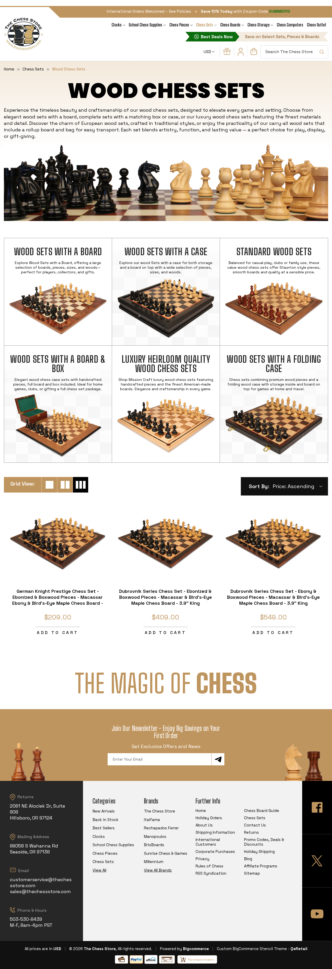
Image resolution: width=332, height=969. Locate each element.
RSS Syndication (211, 873)
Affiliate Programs (260, 866)
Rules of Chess (209, 866)
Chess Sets (204, 24)
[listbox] (300, 486)
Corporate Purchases (215, 851)
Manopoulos (155, 836)
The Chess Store (159, 811)
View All (99, 870)
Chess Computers (290, 24)
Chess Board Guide (261, 810)
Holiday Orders (209, 817)
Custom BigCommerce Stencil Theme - (253, 948)
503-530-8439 (26, 919)
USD (208, 51)
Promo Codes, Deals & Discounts (264, 842)
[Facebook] (317, 807)
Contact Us (255, 825)
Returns (251, 832)
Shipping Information (215, 832)
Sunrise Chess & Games (165, 853)
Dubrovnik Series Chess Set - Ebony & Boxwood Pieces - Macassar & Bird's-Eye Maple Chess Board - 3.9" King (273, 597)
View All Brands (158, 870)
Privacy (202, 858)
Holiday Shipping (259, 851)
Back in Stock (106, 819)
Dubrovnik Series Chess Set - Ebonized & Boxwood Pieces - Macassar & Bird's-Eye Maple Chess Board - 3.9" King (165, 597)
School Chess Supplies (145, 24)
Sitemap (252, 873)
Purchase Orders (201, 960)
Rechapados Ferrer (161, 827)
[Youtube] (317, 914)
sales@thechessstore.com (40, 891)
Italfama (152, 819)
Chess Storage (258, 24)
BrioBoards (154, 844)
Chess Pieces (179, 24)
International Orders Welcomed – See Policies (149, 11)
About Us (204, 825)
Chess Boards (230, 24)
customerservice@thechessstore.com (41, 882)
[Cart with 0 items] (254, 53)
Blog (248, 858)
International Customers (208, 842)
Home (201, 810)
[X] (317, 861)
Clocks (117, 24)
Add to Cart (57, 632)
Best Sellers (104, 827)
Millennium (153, 861)
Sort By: (259, 486)
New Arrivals (104, 811)
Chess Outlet (316, 24)
